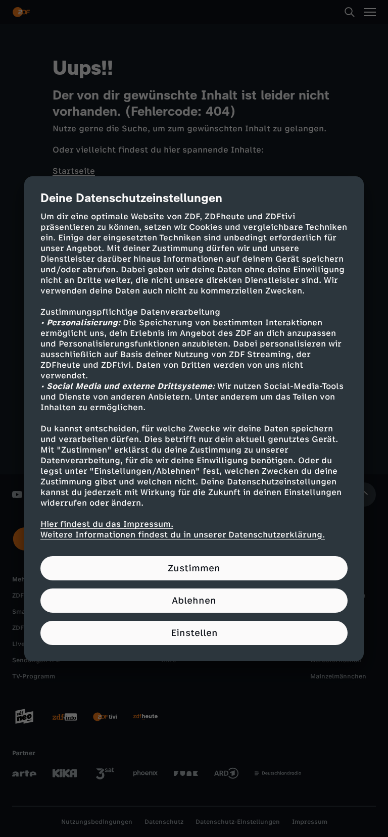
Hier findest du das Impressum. (106, 524)
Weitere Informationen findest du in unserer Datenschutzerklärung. (182, 534)
